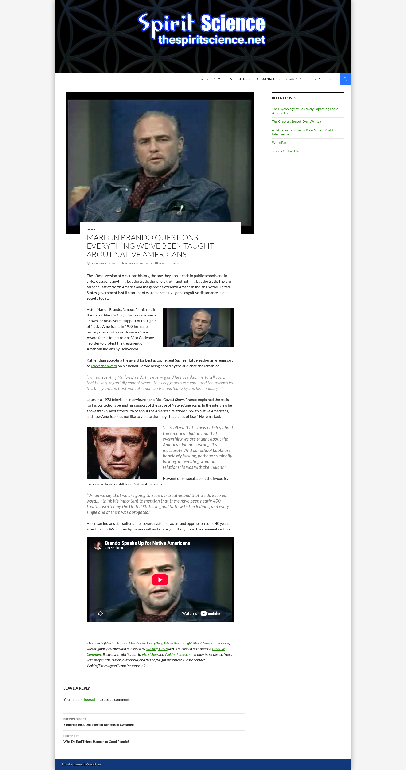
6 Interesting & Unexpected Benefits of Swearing (98, 722)
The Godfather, (122, 315)
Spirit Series (238, 79)
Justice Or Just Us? (285, 151)
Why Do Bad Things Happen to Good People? (96, 738)
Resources (313, 79)
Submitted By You (138, 263)
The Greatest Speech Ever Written (296, 121)
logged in (91, 699)
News (218, 79)
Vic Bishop (150, 654)
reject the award (104, 365)
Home (201, 79)
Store (333, 79)
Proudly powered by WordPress (81, 764)
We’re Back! (280, 143)
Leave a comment (172, 263)
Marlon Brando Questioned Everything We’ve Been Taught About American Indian (166, 643)
